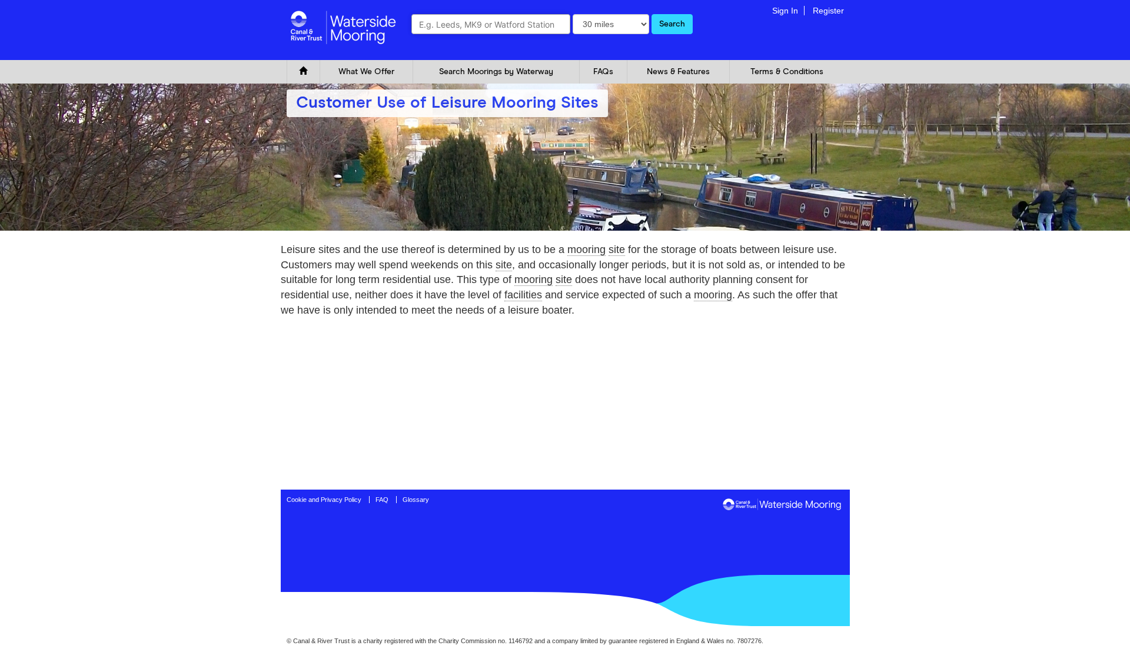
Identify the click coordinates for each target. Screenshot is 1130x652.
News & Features (678, 72)
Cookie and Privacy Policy (324, 499)
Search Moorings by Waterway (496, 72)
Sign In (785, 10)
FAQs (603, 72)
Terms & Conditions (786, 72)
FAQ (381, 499)
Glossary (416, 499)
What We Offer (366, 72)
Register (828, 10)
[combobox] (491, 24)
